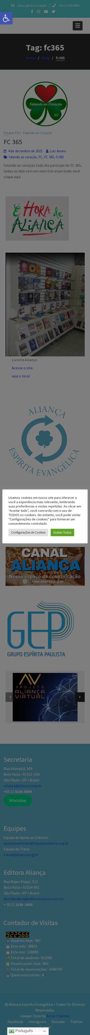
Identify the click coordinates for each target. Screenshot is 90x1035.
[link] (6, 18)
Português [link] (23, 1031)
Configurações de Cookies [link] (28, 532)
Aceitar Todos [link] (62, 532)
